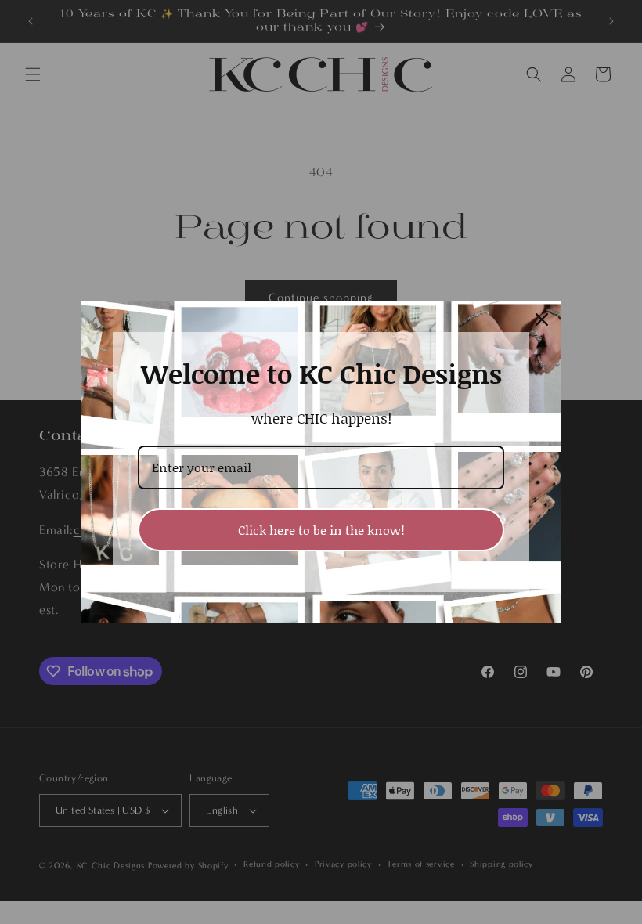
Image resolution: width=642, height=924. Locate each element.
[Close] (542, 319)
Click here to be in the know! (321, 530)
